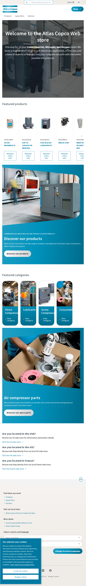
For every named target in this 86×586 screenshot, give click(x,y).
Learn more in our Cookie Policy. (22, 565)
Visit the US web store (11, 442)
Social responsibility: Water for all (19, 523)
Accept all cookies (20, 571)
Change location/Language (67, 551)
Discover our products (17, 253)
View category (11, 319)
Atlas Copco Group (13, 526)
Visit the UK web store (11, 455)
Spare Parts (19, 16)
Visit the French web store (13, 469)
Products (8, 16)
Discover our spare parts (19, 412)
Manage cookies (53, 576)
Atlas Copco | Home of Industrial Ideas (20, 513)
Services (31, 16)
